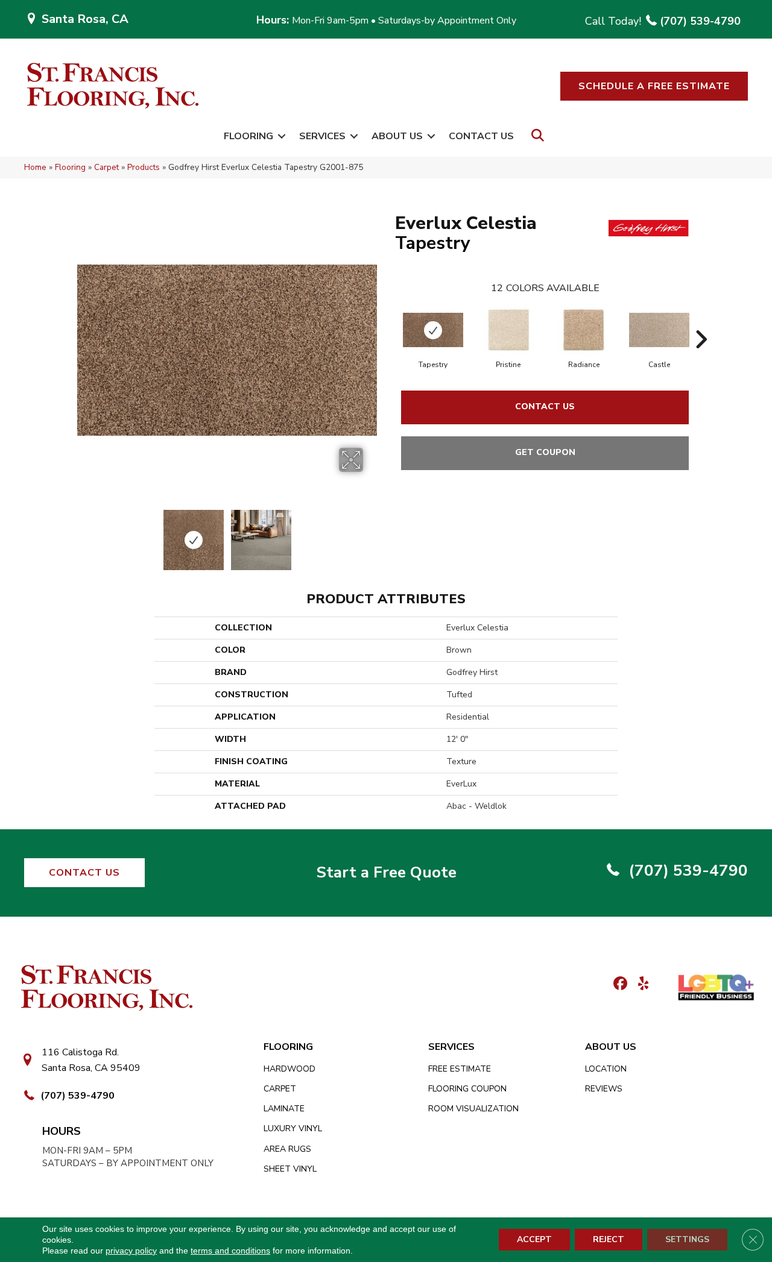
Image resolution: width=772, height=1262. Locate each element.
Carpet (106, 167)
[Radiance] (584, 330)
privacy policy (131, 1250)
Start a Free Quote (386, 872)
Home (35, 167)
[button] (654, 86)
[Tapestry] (433, 330)
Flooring (248, 136)
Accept (534, 1239)
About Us (397, 136)
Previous (83, 534)
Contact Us (481, 136)
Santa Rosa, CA (85, 19)
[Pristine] (508, 330)
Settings (687, 1239)
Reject (608, 1239)
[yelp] (639, 984)
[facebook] (618, 984)
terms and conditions (230, 1250)
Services (322, 136)
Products (143, 167)
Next (371, 534)
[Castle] (659, 330)
